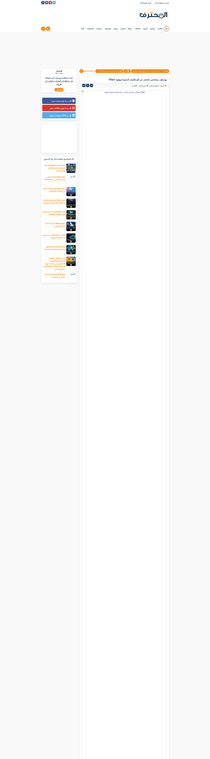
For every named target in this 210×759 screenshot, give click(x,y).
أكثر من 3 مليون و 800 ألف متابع (60, 108)
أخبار (82, 28)
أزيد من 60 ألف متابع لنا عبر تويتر (60, 115)
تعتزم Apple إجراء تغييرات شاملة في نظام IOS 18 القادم (54, 189)
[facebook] (43, 2)
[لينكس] (61, 2)
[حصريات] (72, 2)
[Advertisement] (105, 49)
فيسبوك (108, 28)
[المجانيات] (76, 2)
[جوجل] (65, 2)
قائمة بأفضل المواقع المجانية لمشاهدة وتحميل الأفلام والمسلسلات (55, 167)
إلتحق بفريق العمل (145, 2)
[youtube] (50, 2)
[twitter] (54, 2)
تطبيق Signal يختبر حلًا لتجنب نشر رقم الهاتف (55, 224)
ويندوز (152, 28)
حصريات (99, 28)
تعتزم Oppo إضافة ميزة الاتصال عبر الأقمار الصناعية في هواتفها (54, 201)
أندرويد (145, 28)
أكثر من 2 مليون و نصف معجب (61, 101)
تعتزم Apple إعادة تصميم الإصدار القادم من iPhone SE (54, 178)
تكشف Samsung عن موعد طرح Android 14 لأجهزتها (54, 236)
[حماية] (57, 2)
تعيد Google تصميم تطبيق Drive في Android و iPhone (55, 247)
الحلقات (137, 28)
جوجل (116, 28)
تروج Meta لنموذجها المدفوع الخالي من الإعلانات (55, 275)
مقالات (160, 28)
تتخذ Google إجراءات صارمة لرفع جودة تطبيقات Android (53, 213)
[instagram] (46, 2)
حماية (130, 28)
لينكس (122, 28)
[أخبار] (80, 2)
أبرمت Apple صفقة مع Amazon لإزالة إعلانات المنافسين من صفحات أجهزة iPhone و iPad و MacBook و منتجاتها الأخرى (54, 263)
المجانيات (90, 28)
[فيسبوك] (69, 2)
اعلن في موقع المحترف (162, 2)
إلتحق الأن (59, 90)
